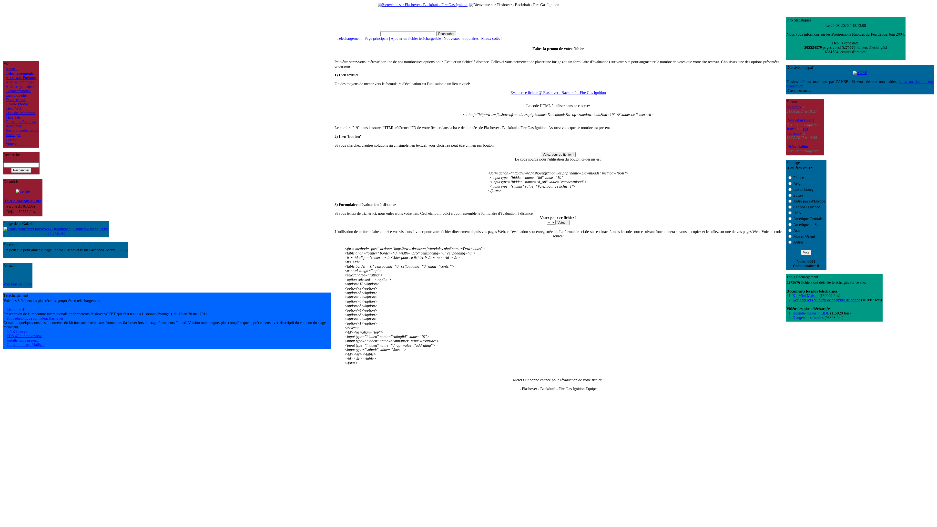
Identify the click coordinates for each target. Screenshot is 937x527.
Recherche (14, 126)
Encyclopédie (16, 95)
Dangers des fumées (808, 317)
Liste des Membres (20, 113)
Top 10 (11, 139)
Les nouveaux (797, 113)
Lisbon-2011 (16, 309)
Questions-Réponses (21, 122)
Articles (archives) (20, 82)
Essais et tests (16, 100)
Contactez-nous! (18, 91)
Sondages (13, 135)
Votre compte (16, 144)
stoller (791, 111)
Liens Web (14, 108)
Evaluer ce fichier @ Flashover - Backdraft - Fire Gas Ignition (558, 93)
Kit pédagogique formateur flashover (35, 318)
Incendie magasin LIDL (811, 313)
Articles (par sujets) (20, 86)
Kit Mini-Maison (805, 296)
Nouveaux (452, 38)
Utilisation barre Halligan (26, 345)
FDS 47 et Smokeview (24, 336)
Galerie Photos (17, 104)
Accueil (12, 69)
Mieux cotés (490, 38)
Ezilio (791, 138)
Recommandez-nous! (22, 130)
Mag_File (13, 117)
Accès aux (21, 78)
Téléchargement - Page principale (362, 38)
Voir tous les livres (17, 284)
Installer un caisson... (23, 340)
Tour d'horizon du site (22, 201)
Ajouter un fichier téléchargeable (416, 38)
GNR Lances (17, 331)
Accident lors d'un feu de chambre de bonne (826, 300)
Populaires (470, 38)
